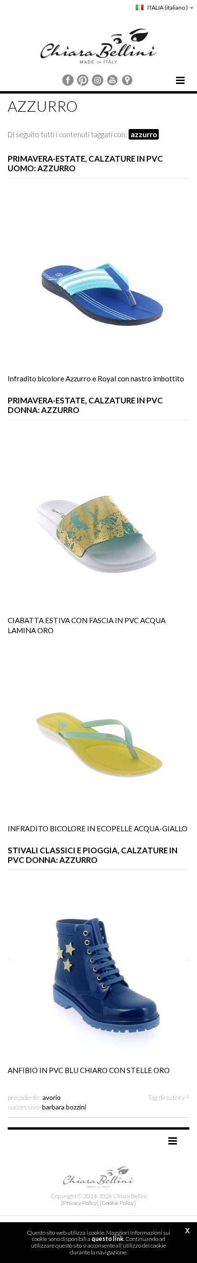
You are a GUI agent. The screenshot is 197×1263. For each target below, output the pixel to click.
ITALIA (167, 7)
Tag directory (166, 1097)
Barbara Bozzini (64, 1107)
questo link (107, 1238)
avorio (52, 1097)
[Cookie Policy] (117, 1202)
